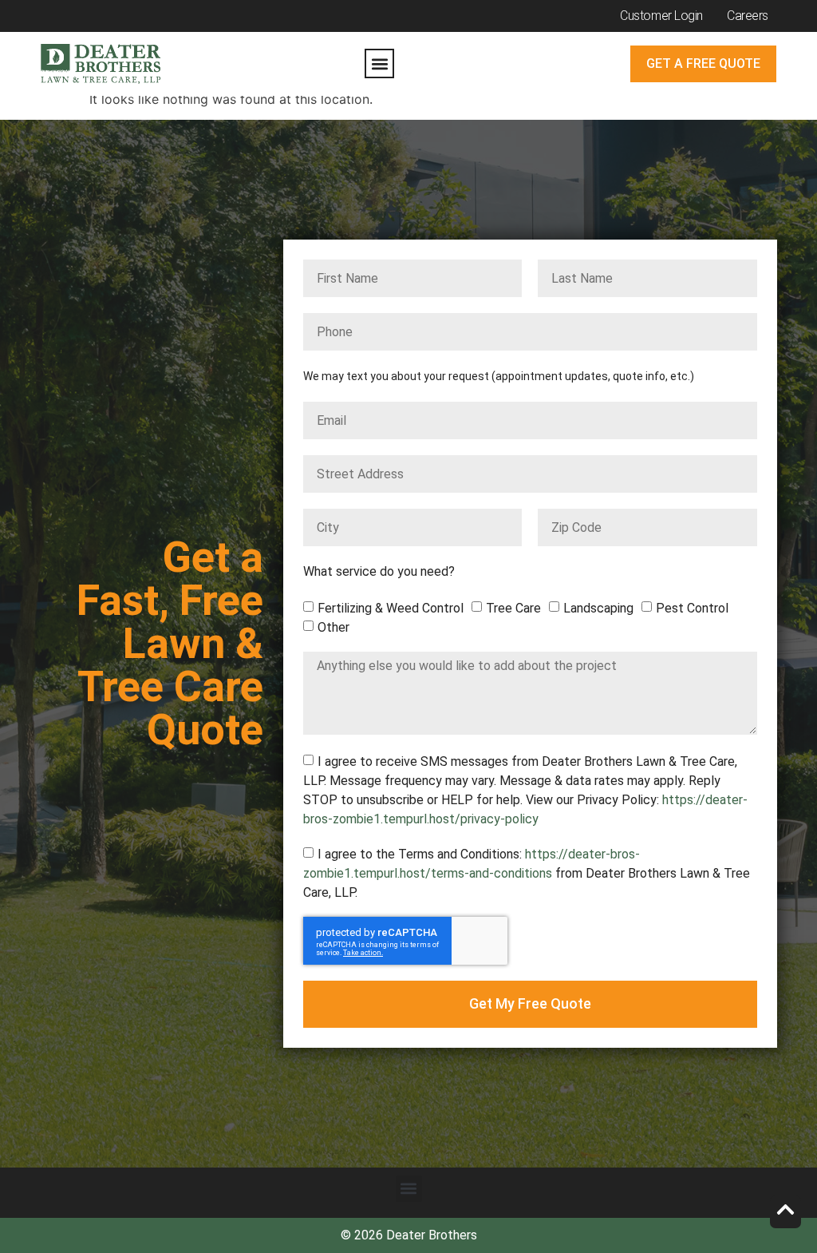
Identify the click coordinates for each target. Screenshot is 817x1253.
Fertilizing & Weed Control (391, 608)
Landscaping (598, 608)
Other (333, 627)
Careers (747, 15)
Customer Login (661, 15)
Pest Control (692, 608)
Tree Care (513, 608)
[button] (379, 63)
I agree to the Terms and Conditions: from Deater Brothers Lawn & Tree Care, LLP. (526, 873)
